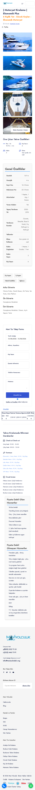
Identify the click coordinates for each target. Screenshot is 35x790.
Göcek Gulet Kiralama (10, 760)
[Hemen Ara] (4, 786)
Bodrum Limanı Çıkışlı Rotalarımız (13, 493)
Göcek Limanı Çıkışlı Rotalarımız (12, 484)
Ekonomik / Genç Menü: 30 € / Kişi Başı (15, 456)
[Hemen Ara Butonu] (4, 786)
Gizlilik (5, 779)
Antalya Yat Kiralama (9, 745)
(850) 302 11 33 (10, 649)
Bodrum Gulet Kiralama (10, 749)
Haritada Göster (15, 24)
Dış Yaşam (8, 275)
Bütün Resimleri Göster (20, 130)
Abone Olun (26, 686)
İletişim (5, 718)
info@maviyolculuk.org (11, 661)
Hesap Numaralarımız (10, 729)
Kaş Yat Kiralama (8, 764)
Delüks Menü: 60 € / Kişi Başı (12, 465)
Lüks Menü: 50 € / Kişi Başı (11, 462)
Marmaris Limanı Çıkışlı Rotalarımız (13, 487)
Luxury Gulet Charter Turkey (12, 787)
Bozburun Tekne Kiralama (11, 753)
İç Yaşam (18, 275)
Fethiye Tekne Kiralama (10, 756)
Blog (4, 706)
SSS (4, 722)
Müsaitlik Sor (17, 395)
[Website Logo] (7, 3)
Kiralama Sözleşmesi (14, 779)
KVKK (5, 726)
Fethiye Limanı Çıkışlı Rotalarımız (12, 481)
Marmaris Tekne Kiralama (10, 767)
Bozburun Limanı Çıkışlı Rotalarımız (13, 490)
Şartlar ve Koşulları (12, 402)
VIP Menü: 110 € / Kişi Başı (11, 472)
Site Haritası (7, 733)
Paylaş (6, 27)
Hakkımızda (7, 702)
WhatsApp (30, 786)
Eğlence (22, 281)
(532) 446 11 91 (10, 652)
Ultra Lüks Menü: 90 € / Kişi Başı (13, 468)
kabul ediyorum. (17, 402)
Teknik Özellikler (10, 281)
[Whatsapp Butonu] (30, 786)
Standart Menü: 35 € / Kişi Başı (12, 459)
